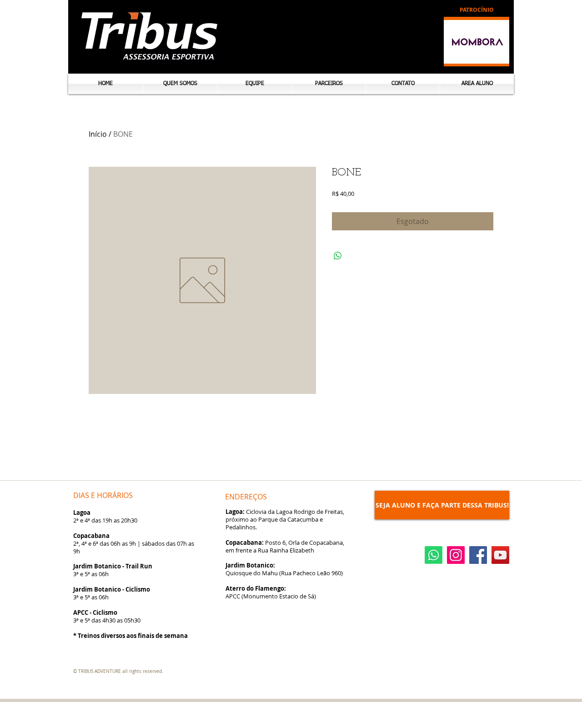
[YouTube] (500, 555)
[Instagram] (456, 555)
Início (98, 134)
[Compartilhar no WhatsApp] (337, 255)
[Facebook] (478, 555)
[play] (495, 52)
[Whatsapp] (433, 555)
